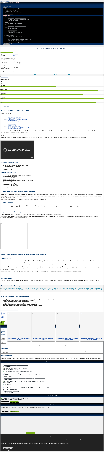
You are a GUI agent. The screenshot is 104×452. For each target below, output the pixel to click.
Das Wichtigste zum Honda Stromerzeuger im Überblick (18, 127)
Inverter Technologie (29, 299)
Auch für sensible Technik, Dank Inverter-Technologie (16, 119)
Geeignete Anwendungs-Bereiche (14, 117)
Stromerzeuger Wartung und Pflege (13, 8)
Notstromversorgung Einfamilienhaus (14, 12)
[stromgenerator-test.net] (14, 2)
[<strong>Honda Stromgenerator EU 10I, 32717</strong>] (4, 77)
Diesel (6, 22)
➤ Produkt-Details (5, 402)
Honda (14, 55)
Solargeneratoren (9, 35)
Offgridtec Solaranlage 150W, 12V (15, 40)
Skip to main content (5, 1)
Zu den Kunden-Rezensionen (8, 275)
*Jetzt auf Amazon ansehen (6, 52)
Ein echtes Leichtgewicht (12, 120)
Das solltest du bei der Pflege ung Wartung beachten (18, 339)
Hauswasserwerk (9, 14)
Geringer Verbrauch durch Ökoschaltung (15, 121)
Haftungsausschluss (7, 448)
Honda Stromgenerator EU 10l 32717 (11, 116)
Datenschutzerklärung (8, 447)
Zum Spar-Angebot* (14, 402)
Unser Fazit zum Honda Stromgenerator (13, 126)
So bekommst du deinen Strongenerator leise (43, 339)
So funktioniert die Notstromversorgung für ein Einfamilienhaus (67, 339)
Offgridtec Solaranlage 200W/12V (15, 36)
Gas (6, 24)
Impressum (5, 445)
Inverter (7, 16)
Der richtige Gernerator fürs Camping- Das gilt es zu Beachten (91, 339)
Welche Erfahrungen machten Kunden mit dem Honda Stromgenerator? (19, 122)
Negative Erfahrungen (12, 125)
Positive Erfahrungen (12, 124)
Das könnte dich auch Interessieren (14, 128)
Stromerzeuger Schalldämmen (12, 11)
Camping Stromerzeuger (11, 10)
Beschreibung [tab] (6, 106)
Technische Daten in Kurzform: (14, 118)
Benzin (7, 27)
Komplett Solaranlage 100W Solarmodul (17, 38)
